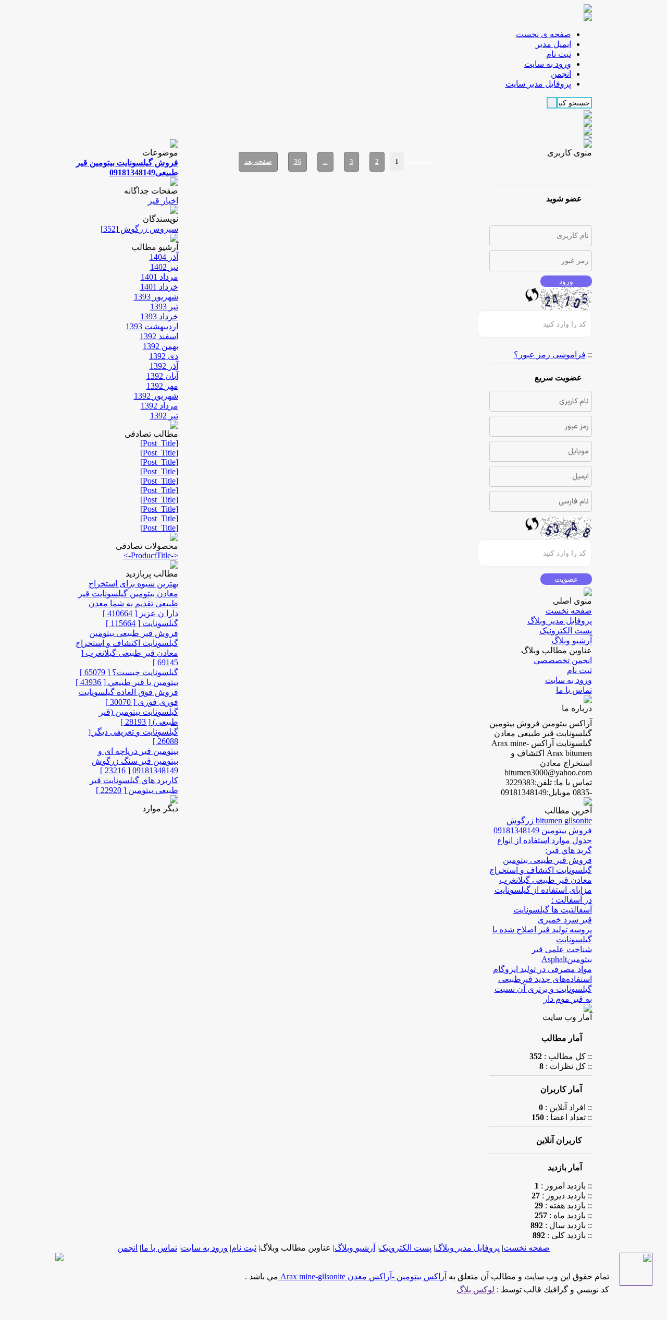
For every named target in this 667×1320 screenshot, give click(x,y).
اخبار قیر (163, 200)
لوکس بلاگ (475, 1289)
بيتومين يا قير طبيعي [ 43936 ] (127, 682)
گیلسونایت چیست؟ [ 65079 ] (129, 672)
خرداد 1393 (159, 316)
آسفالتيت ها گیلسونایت (552, 909)
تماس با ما (574, 690)
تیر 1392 (164, 415)
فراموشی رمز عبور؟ (550, 354)
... (325, 161)
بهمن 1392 (160, 346)
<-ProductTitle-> (150, 555)
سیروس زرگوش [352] (139, 228)
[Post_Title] (159, 443)
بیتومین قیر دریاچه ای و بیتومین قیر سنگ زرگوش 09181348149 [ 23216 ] (135, 761)
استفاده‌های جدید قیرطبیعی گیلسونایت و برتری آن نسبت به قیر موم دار (543, 989)
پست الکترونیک (565, 630)
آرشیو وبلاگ (571, 640)
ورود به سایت (568, 680)
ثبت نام (579, 670)
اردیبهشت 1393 (152, 326)
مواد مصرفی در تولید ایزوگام (542, 969)
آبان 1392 (162, 375)
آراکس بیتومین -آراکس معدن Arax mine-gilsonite (362, 1276)
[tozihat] (588, 18)
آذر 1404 (164, 257)
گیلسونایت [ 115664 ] (142, 623)
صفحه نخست (569, 610)
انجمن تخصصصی (563, 660)
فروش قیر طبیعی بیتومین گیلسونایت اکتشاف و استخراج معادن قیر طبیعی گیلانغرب (540, 870)
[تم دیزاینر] (636, 1282)
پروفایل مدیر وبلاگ (559, 620)
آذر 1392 (164, 366)
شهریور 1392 (156, 395)
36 (297, 161)
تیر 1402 (164, 266)
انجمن (127, 1247)
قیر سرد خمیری (564, 919)
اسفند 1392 (159, 336)
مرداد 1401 (159, 276)
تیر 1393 (164, 306)
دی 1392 (163, 356)
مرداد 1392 (159, 405)
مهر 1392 (162, 385)
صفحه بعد (258, 161)
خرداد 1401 (159, 286)
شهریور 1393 (156, 296)
